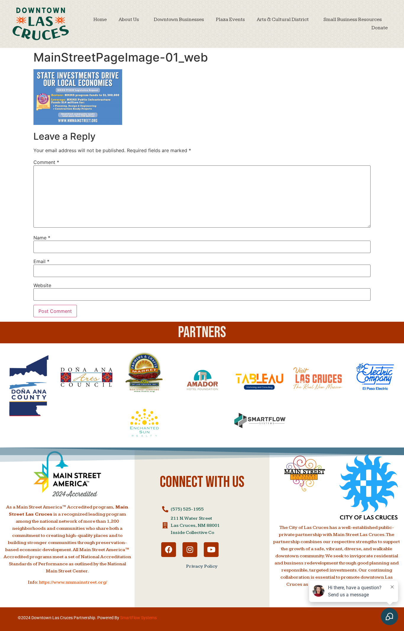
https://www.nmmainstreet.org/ (73, 582)
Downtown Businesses (179, 19)
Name (41, 237)
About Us (129, 19)
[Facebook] (168, 549)
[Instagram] (189, 549)
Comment (46, 162)
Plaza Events (230, 19)
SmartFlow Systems (138, 617)
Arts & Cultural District (283, 19)
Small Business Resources (353, 19)
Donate (379, 28)
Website (42, 285)
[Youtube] (211, 549)
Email (41, 261)
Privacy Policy (202, 566)
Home (100, 19)
